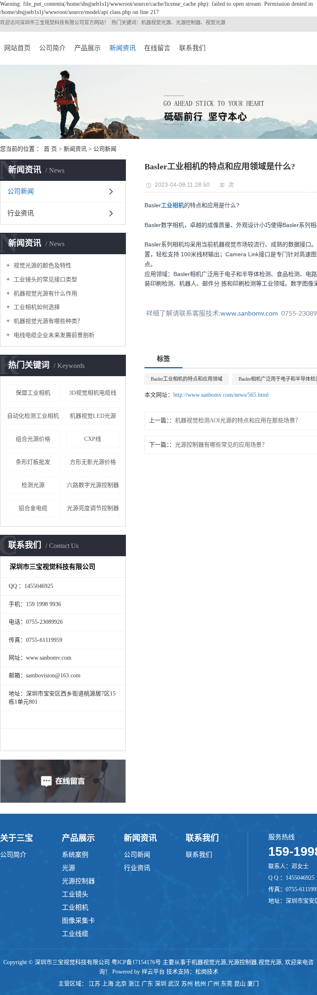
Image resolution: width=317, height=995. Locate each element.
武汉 (174, 984)
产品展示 (87, 48)
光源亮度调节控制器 (93, 508)
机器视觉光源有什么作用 (44, 293)
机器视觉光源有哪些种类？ (47, 321)
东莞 (226, 984)
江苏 (94, 984)
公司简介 (52, 48)
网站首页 (17, 48)
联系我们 (192, 48)
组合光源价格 (33, 439)
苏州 (187, 984)
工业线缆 (75, 933)
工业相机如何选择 (36, 307)
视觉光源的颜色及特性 (41, 265)
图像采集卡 (78, 920)
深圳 (160, 984)
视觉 (49, 23)
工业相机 (75, 907)
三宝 (40, 23)
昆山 (240, 984)
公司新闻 (104, 149)
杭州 (200, 984)
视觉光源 (270, 962)
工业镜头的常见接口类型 (44, 279)
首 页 (50, 149)
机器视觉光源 (209, 962)
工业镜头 (75, 894)
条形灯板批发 (33, 462)
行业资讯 (20, 213)
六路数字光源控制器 (93, 485)
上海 (108, 984)
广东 (147, 984)
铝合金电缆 (33, 508)
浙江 (134, 984)
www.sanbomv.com (249, 313)
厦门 (253, 984)
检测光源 (33, 485)
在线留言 (157, 48)
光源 (68, 867)
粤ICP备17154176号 (136, 962)
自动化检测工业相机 (33, 416)
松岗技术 (206, 972)
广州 (213, 984)
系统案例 (75, 854)
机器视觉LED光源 (93, 416)
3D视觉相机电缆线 (92, 393)
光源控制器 (78, 881)
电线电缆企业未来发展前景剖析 (53, 335)
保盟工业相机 (33, 393)
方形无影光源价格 (93, 462)
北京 (121, 984)
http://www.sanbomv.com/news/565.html (221, 395)
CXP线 (92, 439)
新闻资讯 (122, 48)
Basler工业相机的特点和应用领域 (186, 379)
